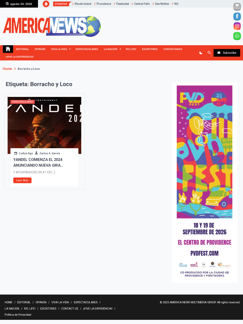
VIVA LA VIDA (59, 49)
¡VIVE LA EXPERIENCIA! (20, 56)
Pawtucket (122, 3)
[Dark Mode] (200, 53)
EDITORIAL (22, 49)
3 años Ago (26, 153)
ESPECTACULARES (87, 49)
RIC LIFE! (131, 49)
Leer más (22, 180)
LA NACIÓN (110, 49)
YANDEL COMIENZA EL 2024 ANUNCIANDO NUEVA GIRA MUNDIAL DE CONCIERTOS (37, 162)
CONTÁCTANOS (172, 49)
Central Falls (142, 3)
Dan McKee (162, 3)
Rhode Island (83, 3)
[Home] (8, 49)
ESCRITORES (150, 49)
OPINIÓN (40, 49)
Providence (104, 3)
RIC (176, 3)
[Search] (209, 53)
